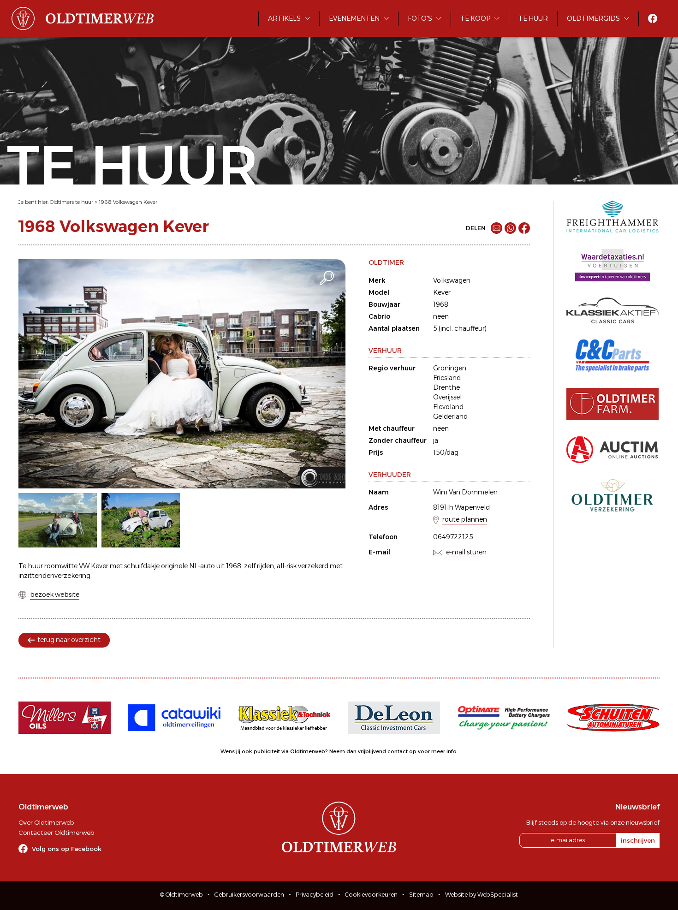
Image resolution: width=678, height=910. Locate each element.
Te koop (475, 18)
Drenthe (446, 387)
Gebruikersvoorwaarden (249, 894)
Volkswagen (451, 280)
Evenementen (354, 18)
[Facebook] (524, 228)
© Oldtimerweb (181, 894)
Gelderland (450, 416)
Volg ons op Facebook (66, 848)
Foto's (420, 18)
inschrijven (638, 840)
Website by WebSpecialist (481, 894)
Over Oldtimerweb (46, 822)
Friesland (447, 378)
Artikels (284, 18)
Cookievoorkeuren (371, 894)
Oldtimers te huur (71, 202)
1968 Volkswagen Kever (128, 202)
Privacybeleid (314, 894)
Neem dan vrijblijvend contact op (372, 751)
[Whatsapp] (510, 228)
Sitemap (421, 894)
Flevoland (448, 407)
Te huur (533, 18)
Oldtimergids (593, 18)
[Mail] (496, 228)
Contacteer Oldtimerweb (56, 832)
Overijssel (447, 397)
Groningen (449, 368)
